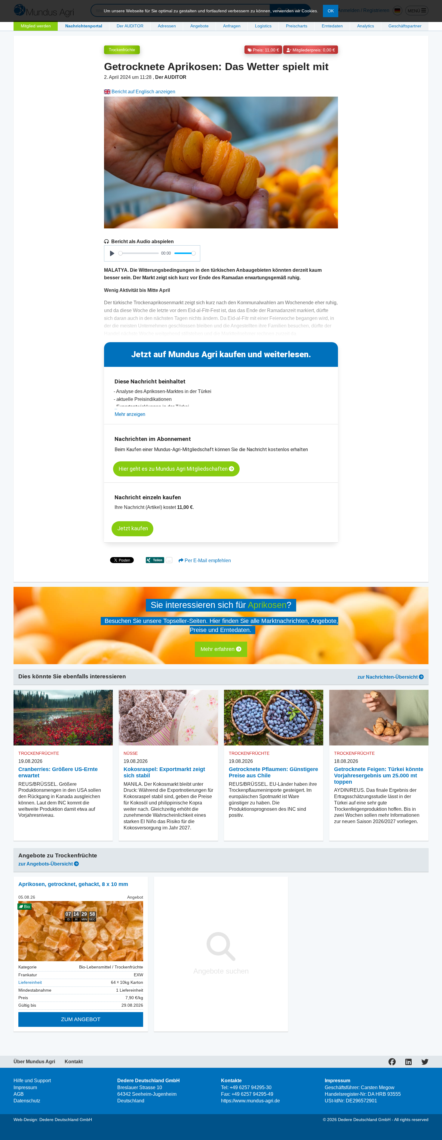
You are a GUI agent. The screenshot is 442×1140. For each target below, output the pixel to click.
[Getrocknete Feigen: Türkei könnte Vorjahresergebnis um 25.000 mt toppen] (378, 717)
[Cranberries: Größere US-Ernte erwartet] (63, 717)
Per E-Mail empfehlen (207, 560)
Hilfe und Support (32, 1080)
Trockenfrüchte (122, 50)
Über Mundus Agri (34, 1061)
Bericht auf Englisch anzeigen (142, 91)
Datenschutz (27, 1100)
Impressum (25, 1087)
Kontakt (74, 1061)
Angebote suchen (221, 971)
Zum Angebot (80, 1019)
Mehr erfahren (218, 649)
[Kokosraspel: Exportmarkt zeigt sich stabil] (168, 717)
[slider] (138, 253)
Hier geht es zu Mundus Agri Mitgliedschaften (174, 469)
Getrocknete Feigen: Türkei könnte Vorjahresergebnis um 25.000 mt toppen (378, 775)
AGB (19, 1094)
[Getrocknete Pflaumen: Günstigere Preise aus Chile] (273, 717)
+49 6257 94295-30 (251, 1087)
